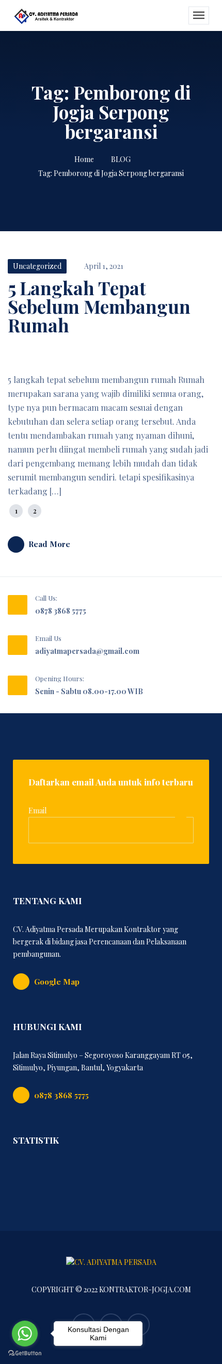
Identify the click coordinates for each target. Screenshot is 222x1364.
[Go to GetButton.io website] (24, 1353)
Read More (49, 544)
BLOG (121, 159)
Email (37, 810)
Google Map (57, 981)
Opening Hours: (59, 678)
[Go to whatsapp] (25, 1333)
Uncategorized (37, 266)
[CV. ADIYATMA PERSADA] (46, 15)
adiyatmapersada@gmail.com (87, 651)
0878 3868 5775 (60, 611)
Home (84, 159)
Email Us (48, 638)
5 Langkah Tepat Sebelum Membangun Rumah (99, 306)
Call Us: (46, 597)
